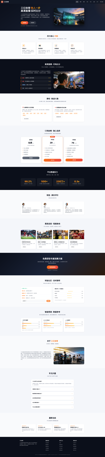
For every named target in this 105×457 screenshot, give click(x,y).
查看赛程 (32, 22)
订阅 (87, 1)
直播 (80, 1)
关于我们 (60, 448)
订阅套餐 (47, 448)
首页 (77, 1)
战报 (94, 1)
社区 (90, 1)
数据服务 (47, 444)
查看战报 (24, 246)
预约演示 (74, 450)
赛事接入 (74, 444)
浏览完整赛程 (26, 118)
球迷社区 (47, 450)
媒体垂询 (74, 446)
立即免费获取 (52, 267)
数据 (84, 1)
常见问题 (101, 1)
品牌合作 (74, 442)
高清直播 (47, 442)
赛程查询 (47, 446)
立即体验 (24, 22)
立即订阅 (52, 160)
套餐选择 (60, 450)
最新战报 (60, 444)
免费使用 (31, 157)
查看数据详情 (58, 116)
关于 (97, 1)
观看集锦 (72, 246)
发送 (48, 300)
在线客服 (74, 448)
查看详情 (56, 246)
